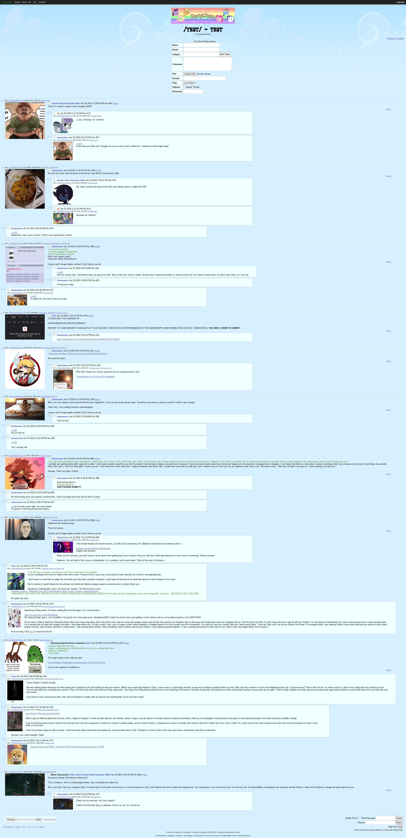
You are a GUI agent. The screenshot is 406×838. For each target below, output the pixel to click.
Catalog (47, 819)
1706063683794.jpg (16, 455)
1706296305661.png (64, 116)
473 (88, 113)
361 (92, 350)
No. (106, 103)
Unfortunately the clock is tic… (100, 368)
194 (45, 676)
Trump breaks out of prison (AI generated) (95, 376)
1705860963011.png (16, 517)
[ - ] (2, 101)
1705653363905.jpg (18, 679)
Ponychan (7, 2)
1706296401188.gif (64, 211)
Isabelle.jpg (49, 743)
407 (53, 502)
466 (93, 170)
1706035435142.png (18, 606)
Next (39, 819)
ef (29, 2)
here (32, 631)
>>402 (60, 272)
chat (24, 2)
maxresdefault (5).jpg (48, 396)
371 (46, 566)
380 (92, 246)
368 (139, 774)
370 (97, 794)
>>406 (14, 506)
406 (52, 492)
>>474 (14, 232)
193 (121, 643)
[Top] (53, 819)
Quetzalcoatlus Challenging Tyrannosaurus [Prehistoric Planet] (76, 662)
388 (97, 478)
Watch (388, 109)
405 (52, 426)
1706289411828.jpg (16, 167)
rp (35, 2)
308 (92, 520)
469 (110, 103)
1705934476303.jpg (16, 348)
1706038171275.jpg (16, 243)
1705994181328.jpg (18, 743)
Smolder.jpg (92, 183)
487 (97, 137)
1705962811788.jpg (16, 772)
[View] (115, 103)
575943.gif (92, 211)
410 (98, 365)
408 (53, 438)
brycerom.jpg (48, 293)
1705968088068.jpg (64, 540)
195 (51, 707)
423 (97, 280)
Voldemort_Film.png (49, 517)
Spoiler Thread (192, 87)
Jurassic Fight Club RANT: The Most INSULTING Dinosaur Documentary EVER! (67, 747)
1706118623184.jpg (64, 368)
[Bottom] (391, 38)
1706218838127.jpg (18, 293)
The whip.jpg (95, 797)
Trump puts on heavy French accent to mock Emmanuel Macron (77, 353)
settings (400, 2)
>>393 (14, 430)
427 (51, 290)
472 (114, 180)
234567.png (96, 116)
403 (97, 268)
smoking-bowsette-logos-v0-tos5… (54, 348)
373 (51, 740)
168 (92, 399)
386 (92, 458)
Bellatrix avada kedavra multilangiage (93, 548)
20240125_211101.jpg (49, 167)
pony (17, 2)
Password (370, 818)
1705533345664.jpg (16, 396)
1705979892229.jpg (18, 568)
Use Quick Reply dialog (204, 41)
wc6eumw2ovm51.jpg (50, 710)
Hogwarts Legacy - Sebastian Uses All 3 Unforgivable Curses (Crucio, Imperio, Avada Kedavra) (54, 591)
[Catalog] (400, 38)
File (363, 818)
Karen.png (45, 100)
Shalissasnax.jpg (49, 772)
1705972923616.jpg (64, 797)
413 (97, 335)
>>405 (14, 442)
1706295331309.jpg (64, 183)
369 (97, 537)
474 (89, 208)
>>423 (33, 296)
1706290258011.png (16, 100)
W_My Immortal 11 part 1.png (53, 606)
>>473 (79, 144)
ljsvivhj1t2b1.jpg (46, 640)
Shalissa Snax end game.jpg (52, 568)
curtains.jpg (94, 540)
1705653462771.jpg (18, 710)
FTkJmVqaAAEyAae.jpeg (53, 679)
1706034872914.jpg (16, 313)
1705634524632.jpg (16, 640)
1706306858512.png (64, 140)
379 (51, 604)
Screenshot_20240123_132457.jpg (56, 243)
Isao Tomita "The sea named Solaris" (43, 713)
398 (97, 416)
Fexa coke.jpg (45, 455)
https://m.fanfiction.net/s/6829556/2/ (41, 615)
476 (51, 228)
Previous (11, 819)
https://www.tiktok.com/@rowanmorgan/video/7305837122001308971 (88, 339)
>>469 (79, 120)
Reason (361, 822)
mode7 (42, 2)
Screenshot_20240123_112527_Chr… (53, 313)
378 (85, 315)
